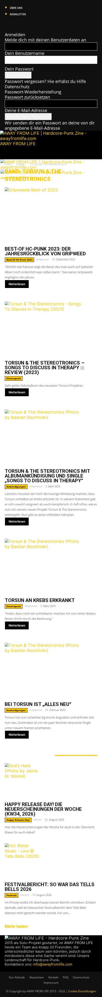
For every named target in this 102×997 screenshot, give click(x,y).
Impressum (51, 983)
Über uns (16, 8)
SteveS (24, 895)
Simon (37, 819)
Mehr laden (16, 926)
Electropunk (13, 378)
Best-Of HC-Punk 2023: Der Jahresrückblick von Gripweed (45, 251)
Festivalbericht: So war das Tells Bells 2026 (49, 887)
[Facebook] (7, 24)
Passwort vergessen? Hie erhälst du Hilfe (45, 81)
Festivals (11, 895)
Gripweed (42, 259)
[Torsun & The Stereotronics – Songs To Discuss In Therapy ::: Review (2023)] (51, 329)
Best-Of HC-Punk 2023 (19, 259)
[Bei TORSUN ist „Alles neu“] (51, 671)
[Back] (6, 29)
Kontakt (53, 977)
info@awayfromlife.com (52, 964)
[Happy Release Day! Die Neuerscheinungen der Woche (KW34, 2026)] (51, 781)
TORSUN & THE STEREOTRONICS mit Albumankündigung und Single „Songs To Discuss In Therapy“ (47, 475)
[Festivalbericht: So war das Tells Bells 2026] (51, 861)
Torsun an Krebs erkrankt (40, 600)
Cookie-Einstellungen (82, 991)
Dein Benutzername (24, 53)
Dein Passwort (19, 69)
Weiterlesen (17, 284)
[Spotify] (20, 24)
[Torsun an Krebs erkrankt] (51, 567)
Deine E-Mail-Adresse (26, 110)
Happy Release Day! (18, 820)
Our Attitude (17, 977)
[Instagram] (11, 24)
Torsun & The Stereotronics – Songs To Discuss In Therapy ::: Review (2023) (44, 367)
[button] (8, 152)
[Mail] (16, 24)
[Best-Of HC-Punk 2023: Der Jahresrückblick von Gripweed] (51, 215)
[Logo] (43, 167)
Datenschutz (17, 86)
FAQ (65, 977)
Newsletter (18, 14)
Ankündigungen (16, 486)
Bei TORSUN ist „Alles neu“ (38, 704)
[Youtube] (24, 24)
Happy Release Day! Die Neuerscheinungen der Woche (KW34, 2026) (43, 809)
